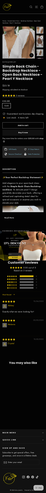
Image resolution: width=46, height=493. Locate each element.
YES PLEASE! (15, 257)
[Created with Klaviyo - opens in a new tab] (23, 261)
